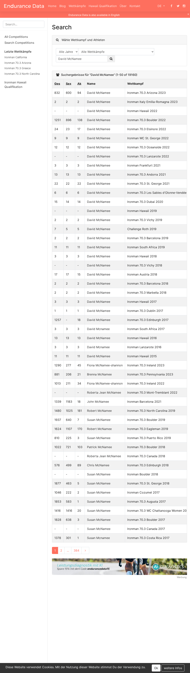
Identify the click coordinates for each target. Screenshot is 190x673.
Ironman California (15, 57)
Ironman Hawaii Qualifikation (15, 84)
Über (123, 6)
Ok (156, 668)
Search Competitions (19, 42)
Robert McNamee (99, 411)
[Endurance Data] (24, 6)
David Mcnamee (98, 329)
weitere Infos (173, 668)
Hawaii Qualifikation (103, 6)
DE (160, 6)
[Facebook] (171, 6)
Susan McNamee (98, 420)
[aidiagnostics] (119, 566)
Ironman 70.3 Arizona (17, 62)
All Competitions (16, 37)
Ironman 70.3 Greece (17, 68)
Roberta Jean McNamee (104, 392)
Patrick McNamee (99, 447)
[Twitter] (178, 6)
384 (76, 550)
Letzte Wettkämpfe (17, 51)
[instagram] (184, 6)
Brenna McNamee (99, 374)
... (68, 550)
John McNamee (98, 401)
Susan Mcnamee (98, 538)
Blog (62, 6)
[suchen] (111, 58)
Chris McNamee (98, 465)
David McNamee (98, 93)
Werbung (182, 577)
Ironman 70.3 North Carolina (22, 73)
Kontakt (135, 6)
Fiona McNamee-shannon (105, 365)
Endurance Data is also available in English (94, 15)
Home (52, 6)
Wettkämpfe (77, 6)
